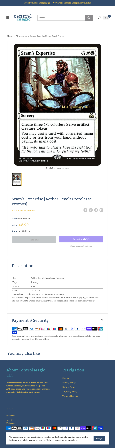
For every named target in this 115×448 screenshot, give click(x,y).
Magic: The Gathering (23, 210)
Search (65, 378)
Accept (99, 438)
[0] (106, 17)
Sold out (34, 239)
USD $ (10, 408)
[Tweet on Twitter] (96, 210)
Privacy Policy (69, 382)
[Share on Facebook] (85, 210)
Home (10, 36)
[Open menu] (8, 17)
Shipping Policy (69, 391)
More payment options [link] (81, 246)
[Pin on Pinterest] (91, 210)
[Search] (89, 18)
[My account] (99, 17)
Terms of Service (70, 396)
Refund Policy (68, 387)
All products (21, 36)
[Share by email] (101, 210)
